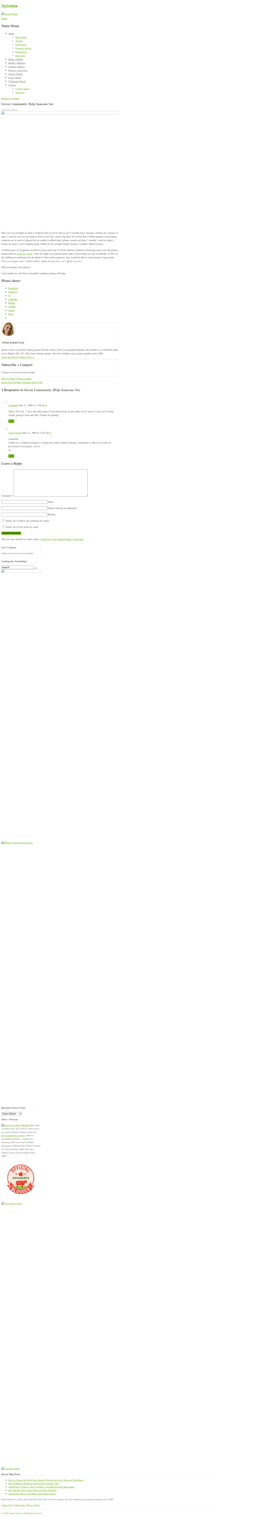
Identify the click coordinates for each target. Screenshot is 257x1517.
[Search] (35, 568)
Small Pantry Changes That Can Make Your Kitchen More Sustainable (41, 1486)
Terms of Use (7, 1505)
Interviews (20, 55)
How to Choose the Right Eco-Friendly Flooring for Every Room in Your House (45, 1480)
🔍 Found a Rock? (17, 81)
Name (50, 501)
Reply (11, 421)
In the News (20, 44)
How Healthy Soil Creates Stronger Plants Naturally (32, 1490)
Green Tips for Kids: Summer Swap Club (21, 382)
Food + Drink (14, 77)
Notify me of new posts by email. (22, 527)
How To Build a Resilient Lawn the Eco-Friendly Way (33, 1483)
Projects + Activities (17, 70)
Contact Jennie (22, 88)
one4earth (13, 405)
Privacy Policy (34, 1505)
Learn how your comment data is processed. (62, 539)
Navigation (9, 5)
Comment (7, 495)
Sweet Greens (15, 432)
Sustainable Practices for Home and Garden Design (32, 1493)
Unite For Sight (24, 253)
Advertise (19, 92)
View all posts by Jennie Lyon (18, 357)
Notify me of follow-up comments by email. (27, 520)
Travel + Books (15, 74)
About (11, 33)
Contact (12, 85)
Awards (18, 40)
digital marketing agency (13, 1135)
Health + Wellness (16, 62)
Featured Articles (23, 48)
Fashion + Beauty (16, 66)
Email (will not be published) (62, 508)
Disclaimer (20, 1505)
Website (51, 514)
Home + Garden (15, 59)
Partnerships (21, 51)
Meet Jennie (21, 37)
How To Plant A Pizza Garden (16, 378)
